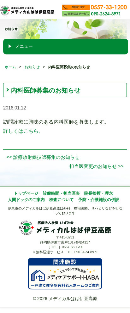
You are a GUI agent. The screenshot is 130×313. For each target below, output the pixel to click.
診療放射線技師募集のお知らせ (43, 157)
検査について (61, 200)
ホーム (10, 67)
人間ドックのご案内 (26, 200)
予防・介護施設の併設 (98, 200)
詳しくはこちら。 (23, 131)
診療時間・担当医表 (61, 193)
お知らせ (32, 67)
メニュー (23, 46)
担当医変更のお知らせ (96, 166)
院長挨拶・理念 (98, 193)
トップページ (26, 193)
